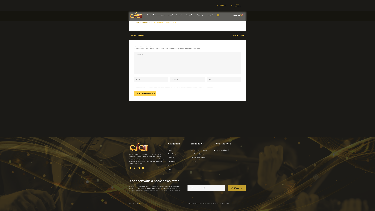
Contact (210, 15)
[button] (218, 15)
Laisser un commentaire (143, 22)
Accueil (170, 15)
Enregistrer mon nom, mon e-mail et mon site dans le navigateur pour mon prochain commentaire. (174, 87)
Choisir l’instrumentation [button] (156, 15)
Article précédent (136, 36)
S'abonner (238, 188)
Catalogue (200, 15)
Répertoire (179, 15)
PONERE (140, 203)
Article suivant (239, 36)
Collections (190, 15)
